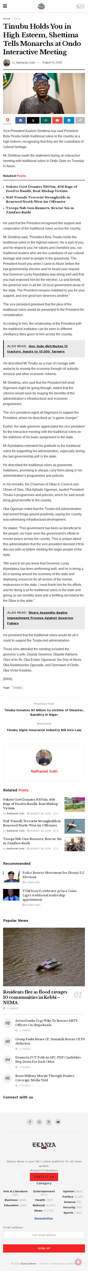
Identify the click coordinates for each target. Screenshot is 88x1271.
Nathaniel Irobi (25, 62)
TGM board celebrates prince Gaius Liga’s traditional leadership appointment (50, 895)
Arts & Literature (15, 1191)
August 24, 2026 (40, 813)
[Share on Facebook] (20, 120)
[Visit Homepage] (41, 6)
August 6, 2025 (52, 62)
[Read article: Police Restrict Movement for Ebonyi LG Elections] (11, 876)
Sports (68, 1212)
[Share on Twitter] (33, 120)
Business (11, 1200)
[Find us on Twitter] (48, 1122)
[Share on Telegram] (69, 120)
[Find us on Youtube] (58, 1122)
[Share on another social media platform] (80, 120)
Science (70, 1202)
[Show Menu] (5, 6)
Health (40, 1200)
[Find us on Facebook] (30, 1122)
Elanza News (28, 1263)
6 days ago (32, 904)
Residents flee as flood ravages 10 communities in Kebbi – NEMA (35, 997)
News (17, 18)
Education (11, 1205)
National (39, 1205)
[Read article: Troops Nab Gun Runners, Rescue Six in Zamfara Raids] (74, 844)
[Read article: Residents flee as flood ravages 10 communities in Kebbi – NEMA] (44, 957)
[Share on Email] (57, 120)
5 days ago (32, 882)
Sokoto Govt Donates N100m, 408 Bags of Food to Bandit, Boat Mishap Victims (30, 804)
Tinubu (17, 687)
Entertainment (44, 1191)
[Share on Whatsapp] (46, 120)
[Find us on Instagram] (39, 1122)
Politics (67, 1196)
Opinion (68, 1191)
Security (69, 1207)
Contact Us (44, 1176)
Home (6, 18)
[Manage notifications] (78, 1262)
